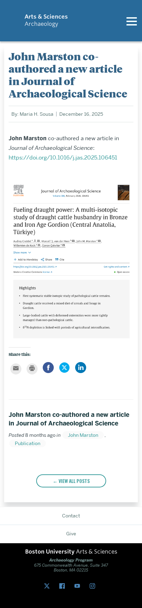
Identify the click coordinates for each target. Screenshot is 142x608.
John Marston (83, 435)
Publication (27, 443)
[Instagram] (94, 586)
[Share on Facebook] (48, 371)
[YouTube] (78, 586)
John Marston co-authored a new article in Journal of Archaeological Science (69, 419)
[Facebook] (63, 586)
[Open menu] (131, 20)
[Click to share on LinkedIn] (80, 371)
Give (71, 533)
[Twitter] (48, 586)
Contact (71, 516)
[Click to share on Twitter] (64, 371)
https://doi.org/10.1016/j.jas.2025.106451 (63, 157)
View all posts (74, 480)
